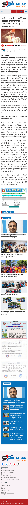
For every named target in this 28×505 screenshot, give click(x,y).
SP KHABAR (9, 50)
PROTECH (9, 501)
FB (14, 11)
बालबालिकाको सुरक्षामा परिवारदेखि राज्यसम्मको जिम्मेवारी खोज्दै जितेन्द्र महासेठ (13, 236)
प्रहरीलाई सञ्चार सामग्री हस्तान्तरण (9, 294)
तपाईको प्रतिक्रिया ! (7, 212)
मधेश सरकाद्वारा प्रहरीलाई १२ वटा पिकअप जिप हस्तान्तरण (13, 313)
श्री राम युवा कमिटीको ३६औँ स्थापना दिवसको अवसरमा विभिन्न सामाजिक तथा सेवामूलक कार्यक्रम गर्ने (17, 437)
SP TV (21, 11)
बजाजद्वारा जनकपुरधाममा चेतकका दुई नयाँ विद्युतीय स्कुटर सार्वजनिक (12, 255)
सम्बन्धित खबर (6, 218)
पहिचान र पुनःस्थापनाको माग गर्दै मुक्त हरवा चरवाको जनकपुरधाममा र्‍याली (12, 275)
